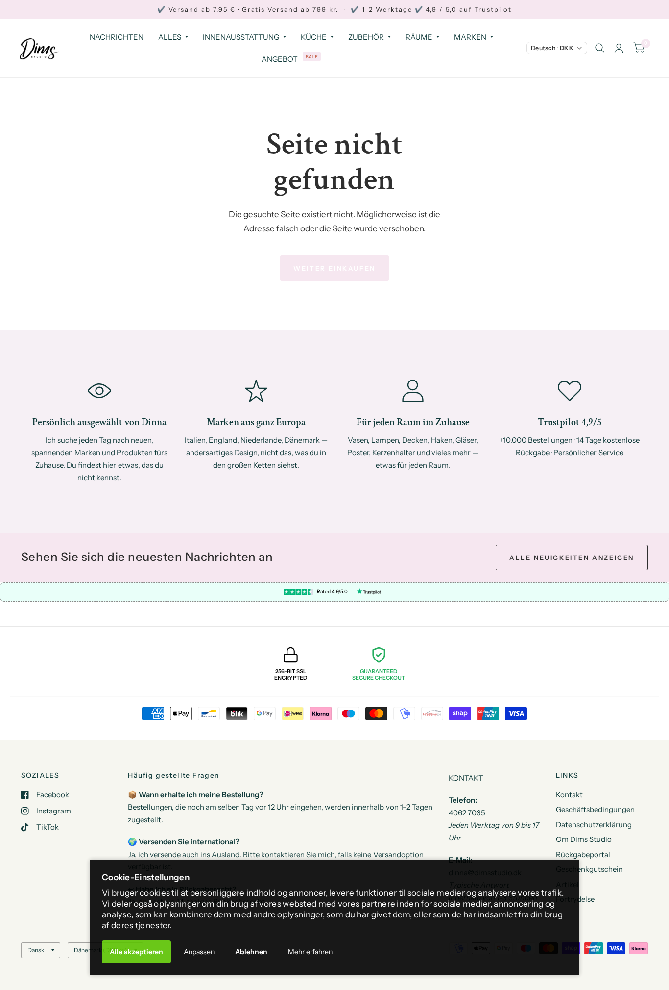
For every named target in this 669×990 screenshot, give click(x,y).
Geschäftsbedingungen (595, 809)
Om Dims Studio (584, 839)
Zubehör (366, 37)
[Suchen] (599, 48)
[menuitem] (116, 37)
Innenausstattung (241, 37)
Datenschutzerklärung (594, 824)
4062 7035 (467, 812)
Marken (470, 37)
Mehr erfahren (310, 951)
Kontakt (569, 794)
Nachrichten (116, 37)
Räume (419, 37)
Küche (314, 37)
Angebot (280, 59)
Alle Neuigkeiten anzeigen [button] (571, 557)
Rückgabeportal (583, 854)
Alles (169, 37)
